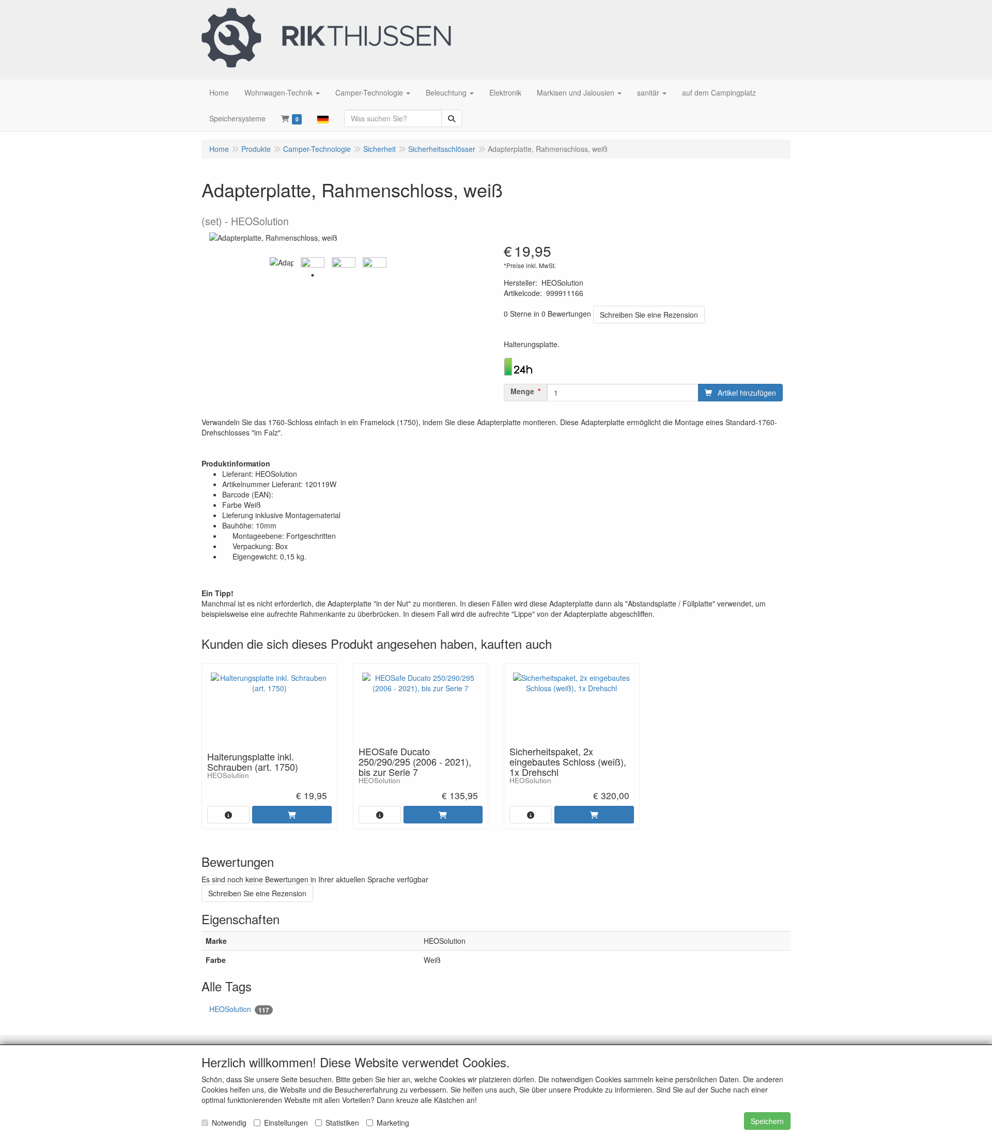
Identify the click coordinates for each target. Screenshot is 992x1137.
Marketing (393, 1122)
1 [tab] (312, 275)
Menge (522, 391)
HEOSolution (239, 1009)
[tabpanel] (281, 262)
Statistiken (342, 1122)
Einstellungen (286, 1122)
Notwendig (229, 1122)
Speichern (767, 1121)
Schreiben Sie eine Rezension (649, 314)
